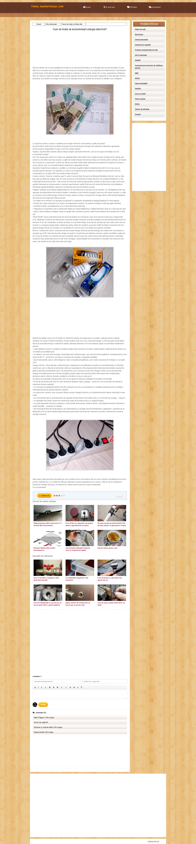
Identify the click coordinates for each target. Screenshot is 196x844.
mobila (86, 382)
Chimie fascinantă (141, 40)
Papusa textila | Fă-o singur (43, 732)
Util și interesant (141, 55)
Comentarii (156, 7)
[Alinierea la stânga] (50, 687)
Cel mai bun (110, 7)
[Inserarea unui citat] (74, 687)
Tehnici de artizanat (142, 109)
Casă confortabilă (141, 83)
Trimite (43, 705)
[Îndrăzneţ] (35, 687)
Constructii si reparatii (143, 45)
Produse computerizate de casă (146, 50)
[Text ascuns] (70, 687)
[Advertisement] (80, 47)
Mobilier (138, 88)
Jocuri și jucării (140, 94)
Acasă (87, 7)
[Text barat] (46, 687)
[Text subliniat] (42, 687)
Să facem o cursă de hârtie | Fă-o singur (48, 727)
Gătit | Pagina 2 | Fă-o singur (44, 718)
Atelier (137, 78)
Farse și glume (140, 99)
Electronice (139, 34)
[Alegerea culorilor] (66, 687)
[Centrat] (54, 687)
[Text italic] (38, 687)
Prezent (138, 114)
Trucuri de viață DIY (41, 722)
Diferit (137, 104)
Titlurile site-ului (149, 24)
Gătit (136, 73)
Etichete (133, 7)
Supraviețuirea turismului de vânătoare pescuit (149, 66)
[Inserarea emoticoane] (62, 687)
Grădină (137, 60)
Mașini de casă (140, 29)
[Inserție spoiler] (81, 687)
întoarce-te (45, 496)
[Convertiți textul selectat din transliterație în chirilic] (78, 687)
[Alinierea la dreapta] (57, 687)
